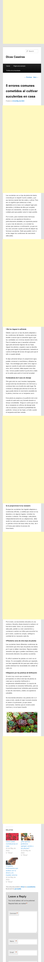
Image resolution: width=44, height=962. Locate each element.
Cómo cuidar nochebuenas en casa (12, 843)
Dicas (23, 887)
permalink (18, 889)
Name (13, 941)
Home (8, 66)
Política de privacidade (13, 70)
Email (13, 952)
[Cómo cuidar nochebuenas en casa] (12, 836)
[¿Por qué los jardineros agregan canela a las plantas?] (27, 836)
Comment (14, 913)
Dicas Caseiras (15, 57)
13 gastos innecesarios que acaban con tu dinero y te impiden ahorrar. (12, 870)
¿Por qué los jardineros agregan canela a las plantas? (27, 844)
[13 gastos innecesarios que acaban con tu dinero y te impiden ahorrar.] (12, 861)
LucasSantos (31, 887)
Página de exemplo (19, 66)
